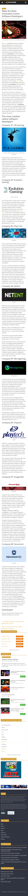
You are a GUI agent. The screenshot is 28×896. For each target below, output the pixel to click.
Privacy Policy (4, 834)
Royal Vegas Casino (6, 638)
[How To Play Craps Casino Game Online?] (5, 699)
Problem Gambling (5, 837)
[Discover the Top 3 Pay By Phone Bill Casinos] (5, 680)
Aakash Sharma (12, 661)
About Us (3, 828)
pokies (18, 81)
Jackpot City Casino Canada (7, 871)
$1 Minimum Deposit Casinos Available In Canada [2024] (14, 855)
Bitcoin (3, 751)
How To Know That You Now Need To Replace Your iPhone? (12, 628)
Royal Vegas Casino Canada (7, 873)
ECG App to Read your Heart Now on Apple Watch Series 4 (12, 622)
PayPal (3, 732)
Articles (4, 8)
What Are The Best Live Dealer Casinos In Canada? (17, 709)
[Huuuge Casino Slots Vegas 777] (5, 687)
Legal (2, 830)
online (5, 43)
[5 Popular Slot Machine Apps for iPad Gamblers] (5, 670)
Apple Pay (4, 749)
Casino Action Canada (6, 881)
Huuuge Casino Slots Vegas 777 (17, 687)
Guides (2, 826)
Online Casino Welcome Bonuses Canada (10, 853)
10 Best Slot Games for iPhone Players (9, 857)
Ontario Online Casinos (10, 659)
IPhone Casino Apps (6, 657)
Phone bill (4, 741)
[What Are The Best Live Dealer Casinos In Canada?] (5, 708)
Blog (2, 824)
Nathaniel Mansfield (16, 18)
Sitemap (3, 839)
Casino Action (5, 646)
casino (23, 92)
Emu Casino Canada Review (8, 694)
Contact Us (3, 832)
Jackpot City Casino (6, 636)
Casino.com (4, 644)
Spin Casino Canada (6, 641)
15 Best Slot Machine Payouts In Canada (10, 859)
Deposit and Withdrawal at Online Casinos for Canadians (14, 847)
